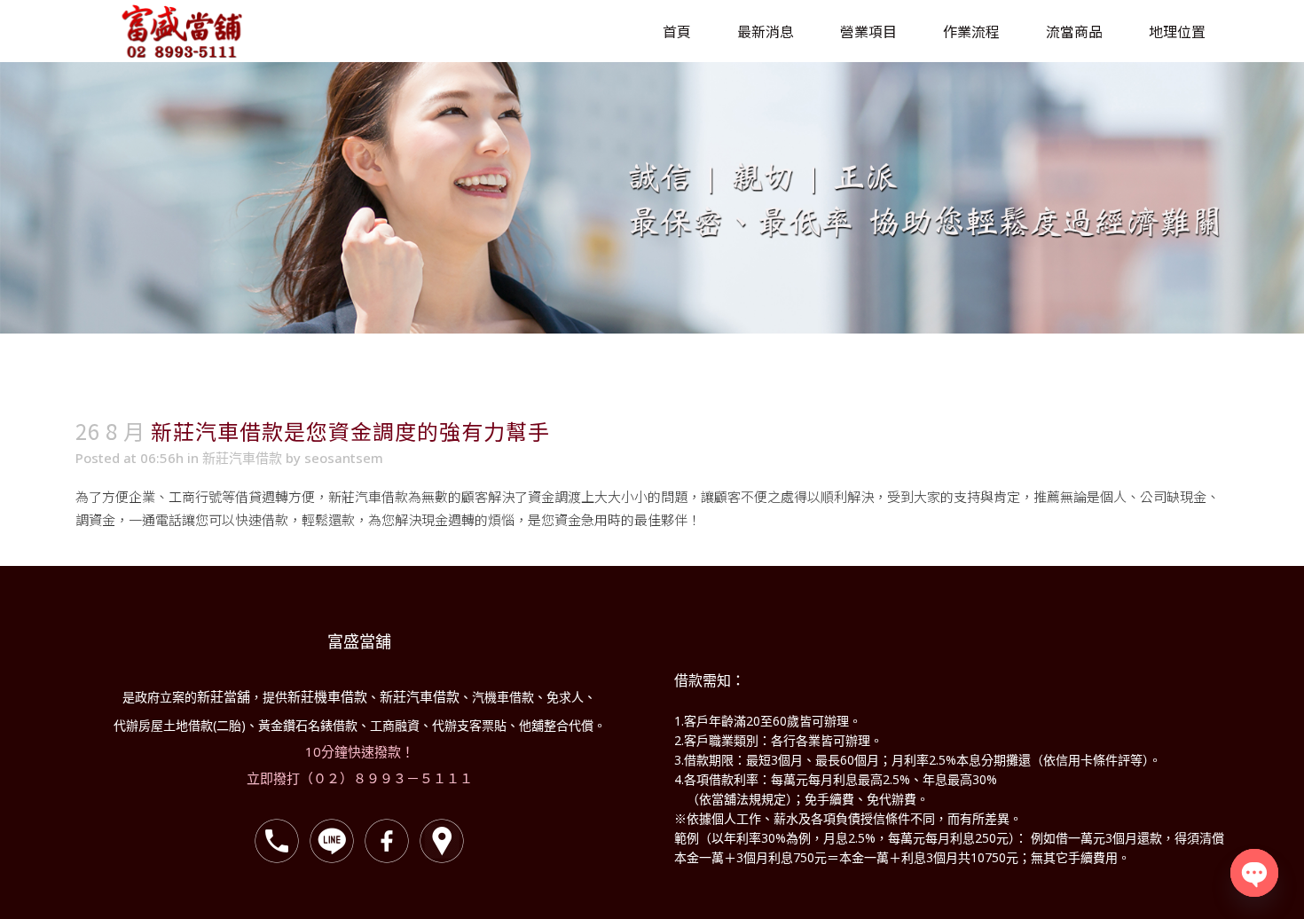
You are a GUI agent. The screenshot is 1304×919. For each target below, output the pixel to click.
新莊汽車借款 (242, 458)
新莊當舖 (223, 696)
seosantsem (343, 458)
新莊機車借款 (327, 696)
